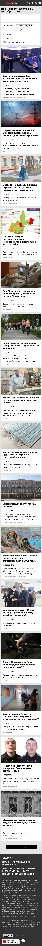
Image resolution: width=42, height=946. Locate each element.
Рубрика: (6, 30)
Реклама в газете (9, 865)
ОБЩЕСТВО (7, 418)
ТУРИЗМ (6, 364)
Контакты (6, 862)
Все (4, 17)
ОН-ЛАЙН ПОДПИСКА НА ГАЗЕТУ (15, 871)
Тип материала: (8, 26)
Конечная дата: (8, 38)
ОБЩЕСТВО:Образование (14, 97)
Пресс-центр (31, 868)
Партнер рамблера (20, 935)
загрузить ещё (21, 847)
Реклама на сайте (21, 862)
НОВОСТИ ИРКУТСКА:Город (14, 522)
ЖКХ (4, 151)
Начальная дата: (8, 34)
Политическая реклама (13, 868)
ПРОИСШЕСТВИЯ (10, 203)
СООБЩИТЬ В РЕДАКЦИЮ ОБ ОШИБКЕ (18, 874)
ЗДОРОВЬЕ (7, 258)
